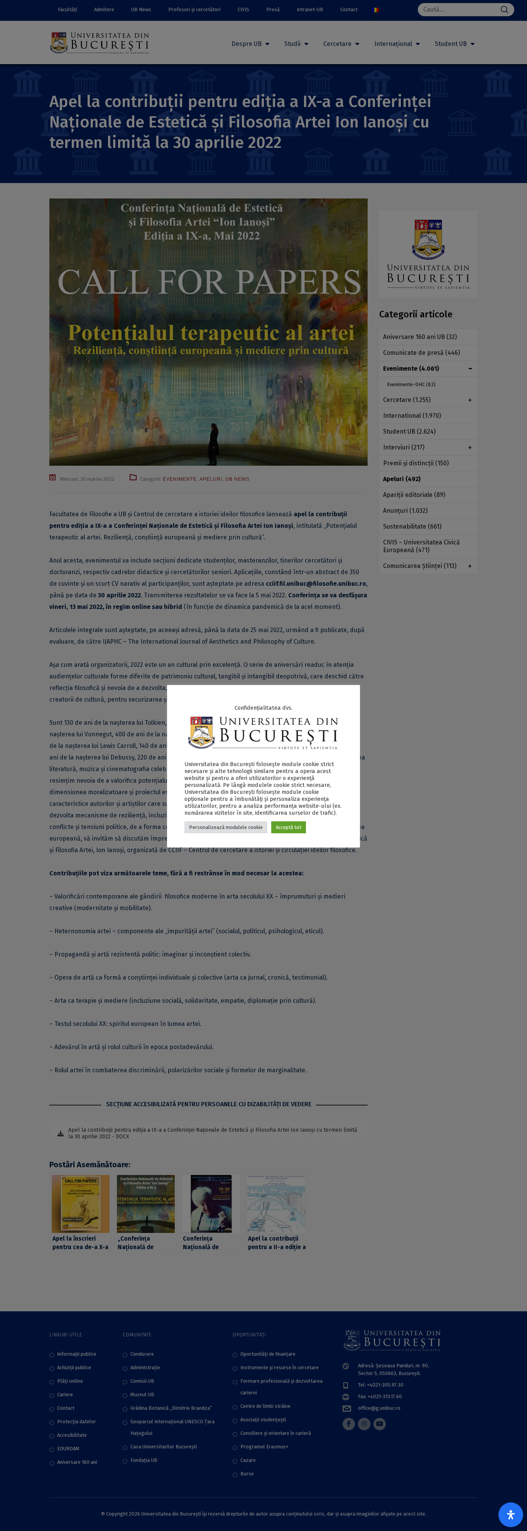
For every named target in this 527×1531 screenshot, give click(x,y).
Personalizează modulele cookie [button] (226, 827)
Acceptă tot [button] (288, 827)
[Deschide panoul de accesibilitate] (510, 1514)
